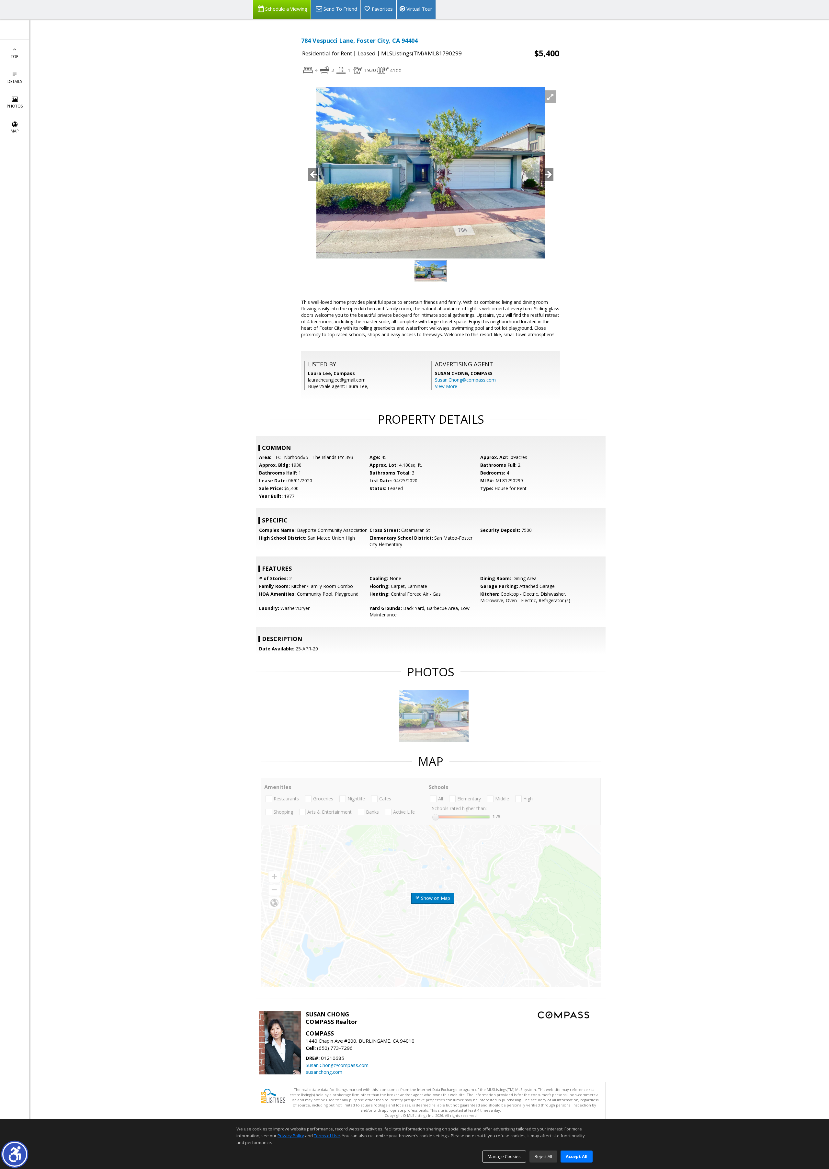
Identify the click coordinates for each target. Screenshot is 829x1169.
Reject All (543, 1156)
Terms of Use (327, 1136)
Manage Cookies (504, 1156)
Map (15, 131)
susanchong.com (324, 1072)
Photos (15, 106)
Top (14, 56)
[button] (14, 1154)
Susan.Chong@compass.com (465, 380)
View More (446, 386)
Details (14, 81)
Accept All (576, 1156)
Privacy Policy (291, 1136)
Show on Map (435, 898)
